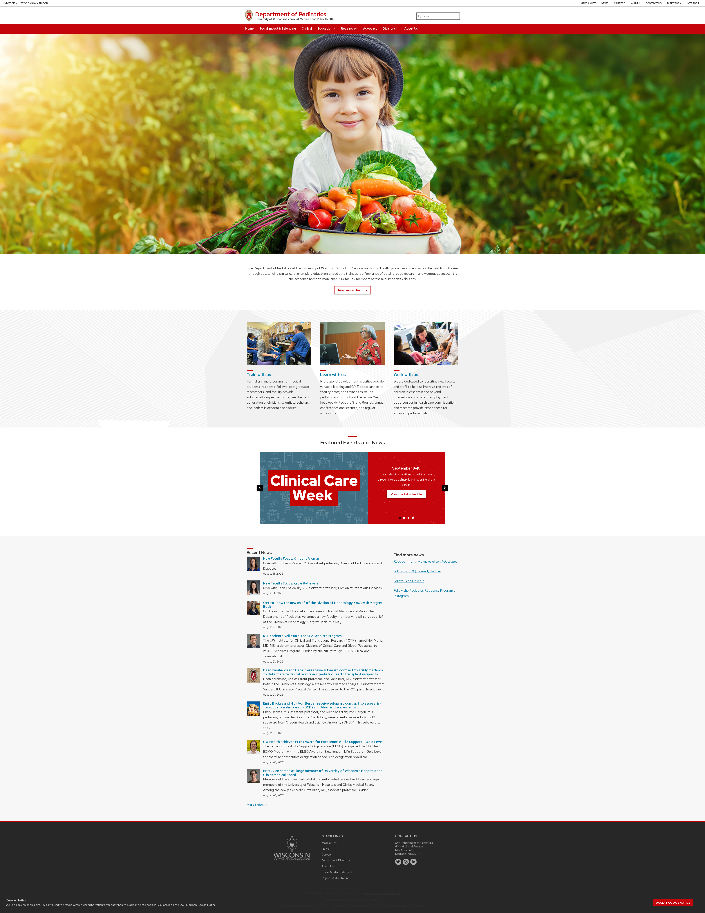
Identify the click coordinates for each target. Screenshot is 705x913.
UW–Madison (25, 3)
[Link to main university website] (291, 861)
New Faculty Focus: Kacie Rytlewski (290, 583)
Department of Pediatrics (290, 14)
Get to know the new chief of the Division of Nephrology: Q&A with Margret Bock (323, 605)
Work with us (406, 374)
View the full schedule (406, 494)
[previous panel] (260, 488)
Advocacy (370, 28)
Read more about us (352, 290)
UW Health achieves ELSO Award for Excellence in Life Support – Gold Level (323, 742)
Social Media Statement (337, 872)
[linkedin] (413, 862)
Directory (674, 3)
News (604, 3)
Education (324, 28)
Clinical (307, 28)
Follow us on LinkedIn (409, 581)
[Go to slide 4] (413, 518)
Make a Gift (588, 3)
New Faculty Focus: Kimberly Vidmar (291, 558)
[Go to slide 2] (404, 518)
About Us (411, 28)
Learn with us (333, 374)
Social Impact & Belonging (277, 28)
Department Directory (336, 860)
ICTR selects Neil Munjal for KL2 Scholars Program (302, 636)
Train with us (259, 374)
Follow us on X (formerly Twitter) (418, 571)
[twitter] (398, 862)
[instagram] (406, 862)
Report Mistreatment (335, 878)
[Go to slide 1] (400, 518)
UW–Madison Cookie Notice (198, 905)
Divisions (389, 28)
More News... (256, 804)
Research (348, 28)
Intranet (693, 3)
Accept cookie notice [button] (673, 903)
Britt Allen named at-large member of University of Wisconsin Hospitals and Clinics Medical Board (322, 773)
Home (249, 28)
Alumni (635, 3)
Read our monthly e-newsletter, (425, 561)
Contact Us (654, 3)
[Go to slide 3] (408, 518)
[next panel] (445, 488)
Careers (619, 3)
